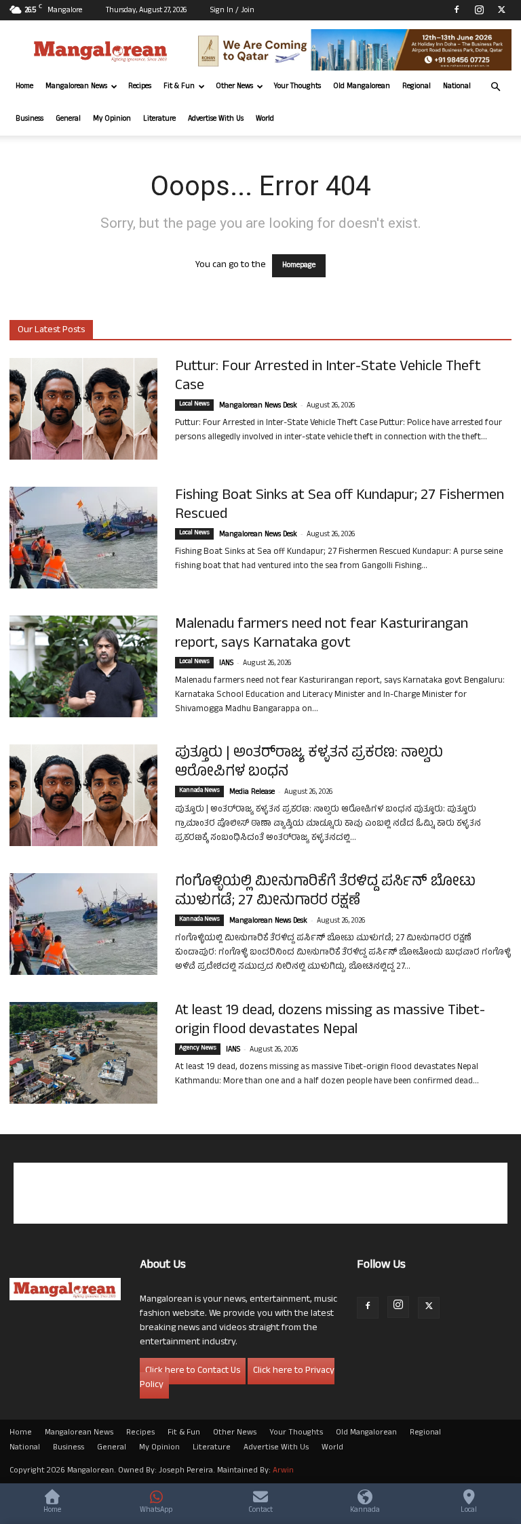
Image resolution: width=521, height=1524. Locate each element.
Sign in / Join (232, 11)
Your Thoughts (297, 87)
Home (24, 87)
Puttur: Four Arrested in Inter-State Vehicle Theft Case (328, 377)
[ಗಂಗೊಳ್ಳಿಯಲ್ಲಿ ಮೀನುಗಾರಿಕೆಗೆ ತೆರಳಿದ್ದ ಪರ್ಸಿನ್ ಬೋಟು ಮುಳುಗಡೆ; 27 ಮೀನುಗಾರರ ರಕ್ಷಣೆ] (83, 924)
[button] (495, 87)
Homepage (298, 266)
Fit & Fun (179, 87)
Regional (416, 87)
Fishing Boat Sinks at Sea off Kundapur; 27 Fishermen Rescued (339, 505)
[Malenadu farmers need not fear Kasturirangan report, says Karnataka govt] (83, 666)
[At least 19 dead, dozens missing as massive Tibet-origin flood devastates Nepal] (83, 1053)
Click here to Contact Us (192, 1371)
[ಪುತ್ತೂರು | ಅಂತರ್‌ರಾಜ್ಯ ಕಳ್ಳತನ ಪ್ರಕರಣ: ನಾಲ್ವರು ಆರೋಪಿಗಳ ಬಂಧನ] (83, 795)
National (457, 87)
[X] (501, 9)
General (68, 119)
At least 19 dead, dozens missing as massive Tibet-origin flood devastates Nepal (330, 1021)
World (265, 119)
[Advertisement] (260, 1193)
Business (29, 119)
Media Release (252, 792)
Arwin (283, 1471)
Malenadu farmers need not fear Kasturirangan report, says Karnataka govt (321, 634)
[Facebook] (456, 9)
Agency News (197, 1048)
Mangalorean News (76, 87)
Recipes (139, 87)
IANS (226, 664)
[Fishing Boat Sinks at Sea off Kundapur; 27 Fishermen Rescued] (83, 537)
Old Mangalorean (361, 87)
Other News (234, 87)
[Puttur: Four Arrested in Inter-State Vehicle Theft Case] (83, 409)
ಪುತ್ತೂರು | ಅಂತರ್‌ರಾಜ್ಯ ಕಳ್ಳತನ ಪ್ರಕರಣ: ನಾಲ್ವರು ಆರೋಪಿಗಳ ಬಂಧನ (309, 763)
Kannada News (199, 791)
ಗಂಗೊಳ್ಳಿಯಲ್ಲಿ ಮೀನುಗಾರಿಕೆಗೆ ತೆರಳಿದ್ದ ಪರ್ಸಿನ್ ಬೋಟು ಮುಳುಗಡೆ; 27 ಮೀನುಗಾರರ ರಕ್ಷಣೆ (325, 892)
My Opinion (112, 119)
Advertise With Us (216, 119)
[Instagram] (479, 9)
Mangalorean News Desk (258, 406)
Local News (194, 404)
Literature (159, 119)
